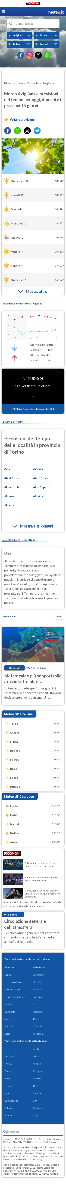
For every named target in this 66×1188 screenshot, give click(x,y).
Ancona (8, 1078)
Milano (36, 1056)
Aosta (36, 1048)
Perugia (8, 1085)
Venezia (37, 1063)
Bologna (37, 1071)
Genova (8, 1056)
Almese (9, 496)
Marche (37, 989)
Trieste (8, 1071)
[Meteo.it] (56, 11)
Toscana (37, 996)
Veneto (37, 981)
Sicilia (7, 1033)
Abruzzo (37, 1011)
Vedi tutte (59, 618)
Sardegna (38, 1033)
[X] (38, 55)
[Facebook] (20, 55)
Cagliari (37, 1115)
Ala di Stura (11, 478)
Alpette (38, 496)
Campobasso (11, 1100)
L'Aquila (37, 1093)
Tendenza (14, 667)
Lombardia (38, 974)
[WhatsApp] (47, 55)
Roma (36, 1085)
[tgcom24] (33, 4)
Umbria (8, 1004)
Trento (8, 1063)
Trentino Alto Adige (14, 981)
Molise (7, 1018)
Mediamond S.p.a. (30, 1164)
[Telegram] (37, 130)
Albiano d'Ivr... (13, 487)
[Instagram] (29, 55)
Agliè (7, 468)
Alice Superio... (42, 487)
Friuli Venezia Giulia (14, 996)
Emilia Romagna (12, 989)
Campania (9, 1011)
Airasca (38, 468)
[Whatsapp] (17, 130)
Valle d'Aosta (39, 967)
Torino (7, 1048)
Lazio (36, 1004)
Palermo (8, 1115)
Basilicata (9, 1026)
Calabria (37, 1026)
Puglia (36, 1018)
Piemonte (9, 967)
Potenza (8, 1108)
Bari (35, 1100)
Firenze (37, 1078)
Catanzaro (38, 1108)
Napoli (7, 1093)
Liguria (7, 974)
